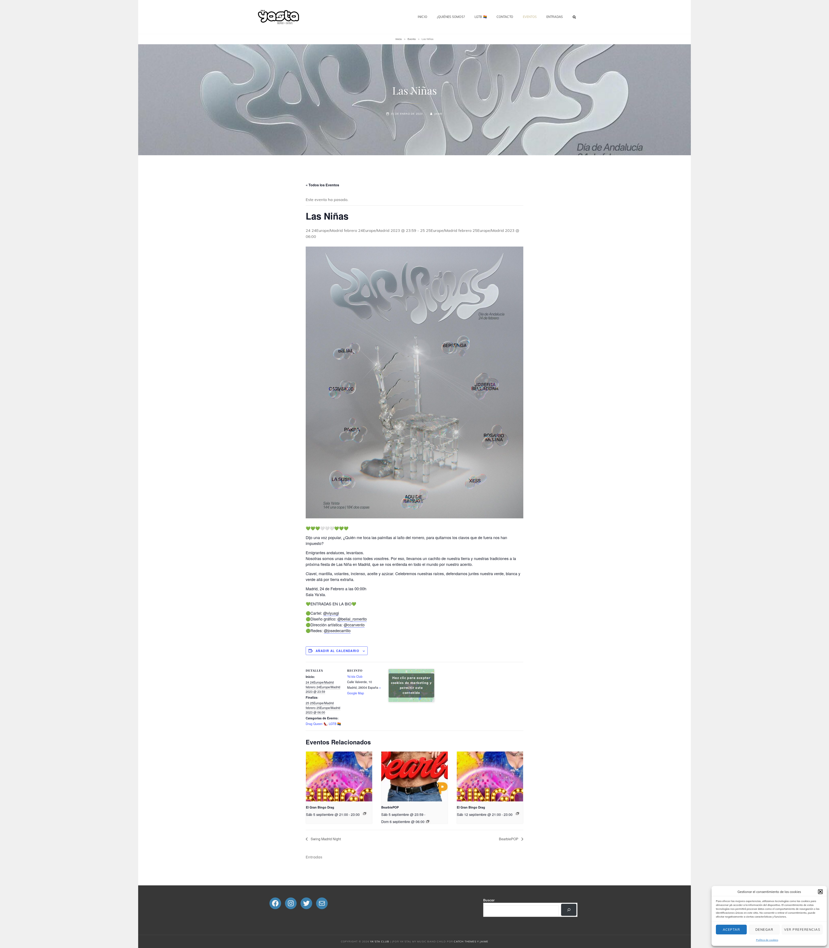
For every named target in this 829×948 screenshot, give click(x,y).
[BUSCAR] (574, 17)
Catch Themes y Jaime (471, 941)
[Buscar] (568, 910)
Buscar (489, 900)
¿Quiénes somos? (451, 17)
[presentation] (339, 776)
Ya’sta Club (354, 676)
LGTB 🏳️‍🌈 (481, 17)
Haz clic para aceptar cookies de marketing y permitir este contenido (411, 685)
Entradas (554, 17)
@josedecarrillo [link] (337, 630)
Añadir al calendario (337, 651)
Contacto (505, 17)
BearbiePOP (390, 807)
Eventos (530, 17)
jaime (438, 113)
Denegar (764, 929)
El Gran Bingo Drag (320, 807)
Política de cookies (767, 940)
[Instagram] (291, 903)
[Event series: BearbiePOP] (427, 821)
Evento (412, 39)
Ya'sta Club (379, 941)
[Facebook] (275, 903)
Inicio (422, 17)
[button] (820, 891)
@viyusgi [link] (331, 613)
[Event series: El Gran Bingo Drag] (364, 813)
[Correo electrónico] (322, 903)
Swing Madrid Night (325, 838)
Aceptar (731, 929)
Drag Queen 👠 (316, 724)
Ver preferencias (802, 929)
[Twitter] (306, 903)
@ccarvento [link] (354, 624)
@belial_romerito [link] (352, 619)
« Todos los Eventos (322, 184)
